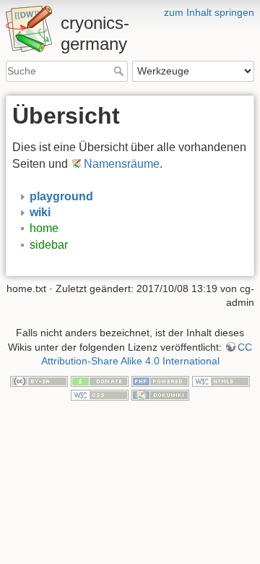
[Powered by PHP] (160, 380)
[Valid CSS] (100, 394)
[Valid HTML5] (221, 380)
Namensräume (122, 164)
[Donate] (100, 380)
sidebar (49, 245)
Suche (120, 71)
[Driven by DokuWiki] (160, 394)
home (44, 228)
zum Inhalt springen (209, 12)
